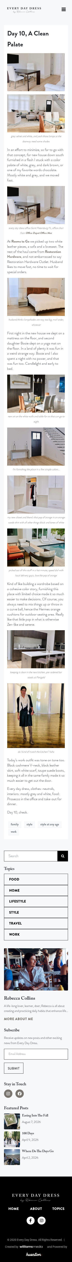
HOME (13, 1208)
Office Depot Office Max (39, 233)
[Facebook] (19, 1093)
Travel (15, 923)
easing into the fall (35, 1115)
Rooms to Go (20, 241)
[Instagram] (8, 1093)
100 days (28, 1133)
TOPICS (58, 1208)
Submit (14, 1068)
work (14, 832)
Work (14, 934)
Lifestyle (17, 901)
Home (14, 890)
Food (14, 879)
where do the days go (38, 1151)
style (29, 824)
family (15, 824)
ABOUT (36, 1208)
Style (14, 912)
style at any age (49, 824)
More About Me (18, 1019)
